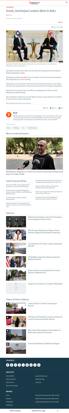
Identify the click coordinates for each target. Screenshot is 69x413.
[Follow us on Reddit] (11, 365)
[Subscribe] (38, 365)
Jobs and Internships (12, 385)
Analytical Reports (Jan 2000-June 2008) (47, 402)
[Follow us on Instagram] (15, 365)
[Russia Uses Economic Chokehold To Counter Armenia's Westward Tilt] (16, 275)
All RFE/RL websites (15, 411)
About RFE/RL (10, 376)
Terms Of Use (10, 382)
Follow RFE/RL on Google (38, 411)
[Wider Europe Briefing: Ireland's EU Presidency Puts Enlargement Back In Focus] (16, 221)
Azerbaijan (10, 7)
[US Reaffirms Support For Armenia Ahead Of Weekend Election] (16, 261)
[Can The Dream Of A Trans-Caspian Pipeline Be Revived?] (16, 248)
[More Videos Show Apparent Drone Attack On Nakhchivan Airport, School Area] (16, 334)
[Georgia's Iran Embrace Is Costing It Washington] (16, 288)
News (7, 395)
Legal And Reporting (41, 376)
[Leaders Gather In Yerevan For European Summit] (16, 308)
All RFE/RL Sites (40, 379)
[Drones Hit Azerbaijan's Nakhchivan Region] (16, 348)
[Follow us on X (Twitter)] (23, 365)
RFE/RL (10, 15)
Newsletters (9, 402)
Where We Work (11, 379)
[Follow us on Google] (19, 365)
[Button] (60, 22)
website (24, 77)
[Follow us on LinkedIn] (31, 365)
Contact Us (38, 382)
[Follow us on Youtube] (7, 365)
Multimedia (9, 405)
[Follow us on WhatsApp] (35, 365)
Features (8, 398)
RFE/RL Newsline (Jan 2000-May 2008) (46, 398)
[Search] (57, 411)
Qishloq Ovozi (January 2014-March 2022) (47, 395)
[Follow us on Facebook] (27, 365)
